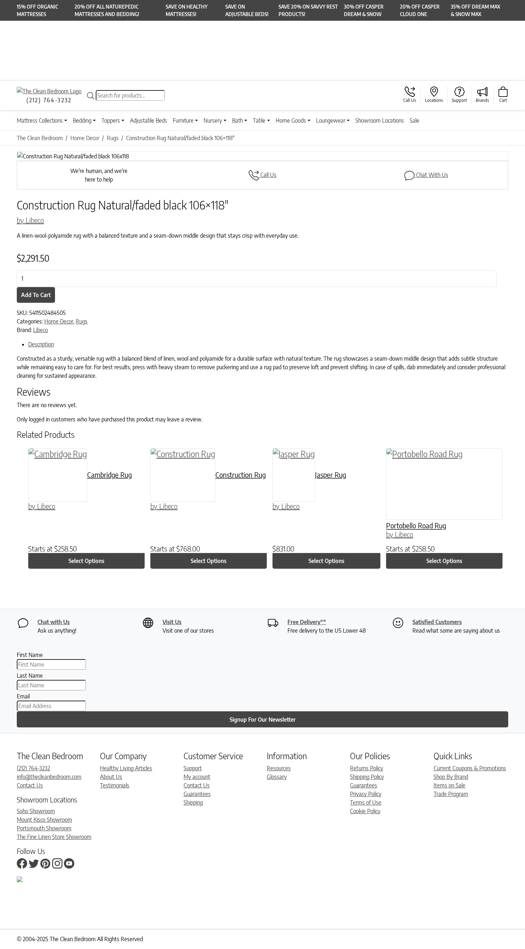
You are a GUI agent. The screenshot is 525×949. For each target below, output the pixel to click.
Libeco (40, 329)
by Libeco (30, 220)
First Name (30, 654)
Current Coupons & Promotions (470, 768)
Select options (86, 560)
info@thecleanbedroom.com (49, 776)
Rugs (82, 321)
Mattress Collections (40, 120)
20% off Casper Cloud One (420, 10)
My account (197, 776)
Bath (237, 120)
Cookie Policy (365, 811)
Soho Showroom (36, 811)
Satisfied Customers (437, 622)
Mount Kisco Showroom (44, 819)
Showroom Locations (379, 120)
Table (259, 120)
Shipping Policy (367, 776)
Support (193, 768)
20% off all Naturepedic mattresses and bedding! (107, 10)
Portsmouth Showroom (44, 828)
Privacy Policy (365, 793)
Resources (279, 768)
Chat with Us (54, 622)
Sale (414, 120)
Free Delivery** (307, 622)
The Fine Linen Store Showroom (54, 836)
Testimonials (114, 785)
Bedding (82, 120)
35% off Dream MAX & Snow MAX (475, 10)
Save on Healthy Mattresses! (187, 10)
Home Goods (291, 120)
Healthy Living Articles (126, 768)
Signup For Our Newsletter (263, 719)
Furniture (183, 120)
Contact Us (30, 785)
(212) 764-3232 (33, 768)
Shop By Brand (451, 776)
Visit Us (171, 622)
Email (23, 696)
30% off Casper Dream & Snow (364, 10)
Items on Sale (449, 785)
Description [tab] (41, 344)
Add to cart (36, 294)
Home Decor (58, 321)
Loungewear (330, 120)
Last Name (30, 675)
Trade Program (451, 793)
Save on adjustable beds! (247, 10)
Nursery (213, 120)
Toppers (110, 120)
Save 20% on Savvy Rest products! (308, 10)
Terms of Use (365, 802)
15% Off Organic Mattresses (37, 10)
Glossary (277, 776)
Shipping (193, 802)
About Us (111, 776)
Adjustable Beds (148, 120)
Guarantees (197, 793)
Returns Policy (366, 768)
